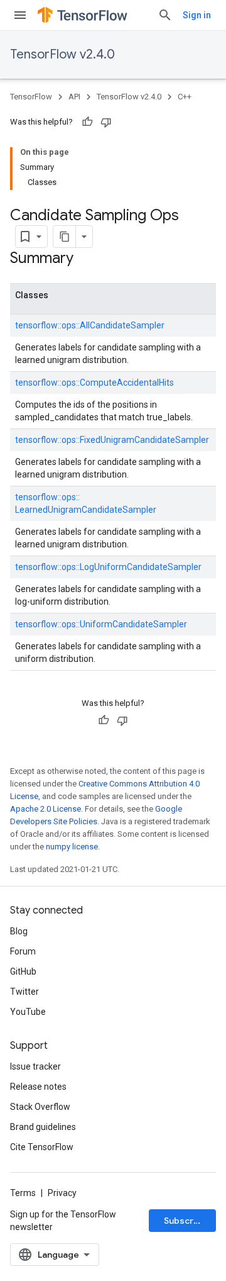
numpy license (72, 846)
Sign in (197, 15)
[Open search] (165, 15)
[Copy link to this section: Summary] (86, 259)
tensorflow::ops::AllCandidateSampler (89, 325)
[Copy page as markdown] (64, 236)
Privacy (62, 1193)
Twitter (24, 992)
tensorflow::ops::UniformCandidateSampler (101, 624)
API (74, 96)
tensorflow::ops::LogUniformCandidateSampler (108, 567)
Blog (19, 931)
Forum (23, 951)
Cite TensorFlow (41, 1147)
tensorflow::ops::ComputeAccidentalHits (94, 383)
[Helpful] (87, 122)
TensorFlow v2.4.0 (62, 54)
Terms (23, 1193)
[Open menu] (20, 15)
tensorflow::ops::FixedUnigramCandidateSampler (112, 440)
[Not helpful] (106, 122)
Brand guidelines (43, 1127)
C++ (184, 96)
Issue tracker (35, 1066)
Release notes (38, 1087)
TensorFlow (31, 96)
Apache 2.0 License (45, 809)
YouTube (28, 1012)
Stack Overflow (40, 1107)
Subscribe (185, 1220)
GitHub (23, 971)
